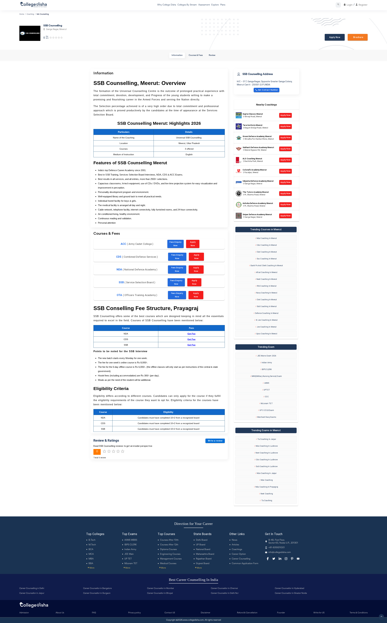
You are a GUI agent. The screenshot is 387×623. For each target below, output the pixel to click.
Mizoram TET (130, 564)
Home (21, 14)
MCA (91, 554)
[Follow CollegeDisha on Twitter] (273, 558)
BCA (91, 549)
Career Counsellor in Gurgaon (97, 593)
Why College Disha (166, 5)
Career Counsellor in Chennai (224, 588)
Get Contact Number (268, 90)
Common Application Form (245, 564)
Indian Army (130, 549)
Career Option (239, 554)
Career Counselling (241, 559)
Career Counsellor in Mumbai (160, 588)
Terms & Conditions (359, 613)
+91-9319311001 (276, 548)
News (234, 540)
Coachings (237, 549)
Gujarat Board (202, 564)
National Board (203, 549)
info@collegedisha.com (279, 552)
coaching (30, 14)
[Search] (338, 5)
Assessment (204, 5)
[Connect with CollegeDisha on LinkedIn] (280, 558)
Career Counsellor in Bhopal (160, 593)
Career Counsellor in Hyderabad (289, 588)
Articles (235, 545)
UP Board (200, 545)
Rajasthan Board (203, 559)
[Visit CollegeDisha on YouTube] (298, 558)
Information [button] (177, 55)
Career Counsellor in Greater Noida (291, 593)
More (91, 568)
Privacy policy (134, 613)
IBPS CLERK (130, 545)
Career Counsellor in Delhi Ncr (225, 593)
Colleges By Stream (187, 5)
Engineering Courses (170, 554)
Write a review (215, 441)
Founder (281, 613)
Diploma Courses (168, 549)
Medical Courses (168, 564)
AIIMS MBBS (130, 540)
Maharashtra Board (205, 554)
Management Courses (171, 559)
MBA (91, 559)
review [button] (212, 55)
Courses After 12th (169, 545)
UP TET (128, 559)
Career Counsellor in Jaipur (31, 593)
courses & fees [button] (196, 55)
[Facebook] (267, 558)
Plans (222, 5)
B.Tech (92, 540)
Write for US (319, 613)
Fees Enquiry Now (175, 244)
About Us (60, 613)
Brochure (357, 37)
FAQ (94, 613)
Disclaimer (205, 613)
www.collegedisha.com (193, 620)
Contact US (169, 613)
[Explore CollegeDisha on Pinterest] (292, 558)
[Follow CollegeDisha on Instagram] (286, 558)
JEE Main (129, 554)
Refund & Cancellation (247, 613)
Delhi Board (201, 540)
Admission (24, 613)
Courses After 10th (169, 540)
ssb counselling (43, 14)
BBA (91, 564)
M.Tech (92, 545)
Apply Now (334, 37)
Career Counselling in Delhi (31, 588)
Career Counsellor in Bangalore (97, 588)
